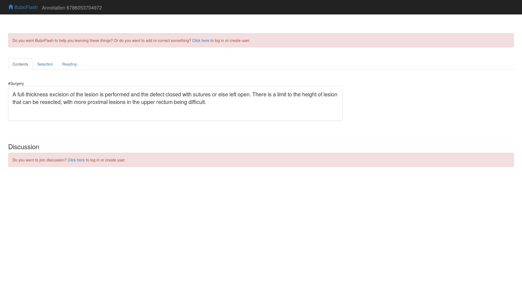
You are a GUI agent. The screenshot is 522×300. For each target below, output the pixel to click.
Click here (200, 40)
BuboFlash (25, 6)
